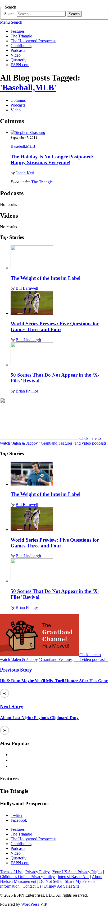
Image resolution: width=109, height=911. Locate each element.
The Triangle (21, 36)
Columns (18, 100)
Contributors (21, 45)
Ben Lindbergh (28, 340)
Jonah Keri (25, 173)
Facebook (19, 820)
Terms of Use (11, 872)
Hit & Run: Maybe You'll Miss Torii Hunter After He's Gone (54, 680)
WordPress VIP (34, 904)
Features (18, 31)
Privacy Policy (37, 872)
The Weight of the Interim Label (45, 278)
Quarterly (18, 60)
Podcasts (18, 50)
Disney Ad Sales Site (61, 886)
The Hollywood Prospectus (33, 41)
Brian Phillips (27, 391)
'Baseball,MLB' (28, 87)
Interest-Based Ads (73, 876)
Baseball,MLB (23, 146)
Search (10, 13)
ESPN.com (20, 64)
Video (16, 55)
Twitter (16, 815)
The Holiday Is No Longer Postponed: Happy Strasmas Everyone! (52, 159)
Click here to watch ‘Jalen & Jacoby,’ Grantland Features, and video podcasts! (54, 440)
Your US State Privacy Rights (77, 872)
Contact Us (31, 886)
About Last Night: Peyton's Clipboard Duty (39, 717)
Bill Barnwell (27, 288)
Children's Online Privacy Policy (27, 876)
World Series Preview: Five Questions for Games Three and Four (55, 326)
